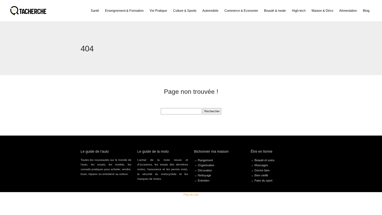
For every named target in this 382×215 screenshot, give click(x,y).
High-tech (299, 10)
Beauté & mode (275, 10)
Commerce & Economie (241, 10)
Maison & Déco (322, 10)
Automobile (210, 10)
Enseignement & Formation (124, 10)
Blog (366, 10)
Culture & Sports (184, 10)
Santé (95, 10)
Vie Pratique (158, 10)
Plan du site (191, 194)
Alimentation (348, 10)
